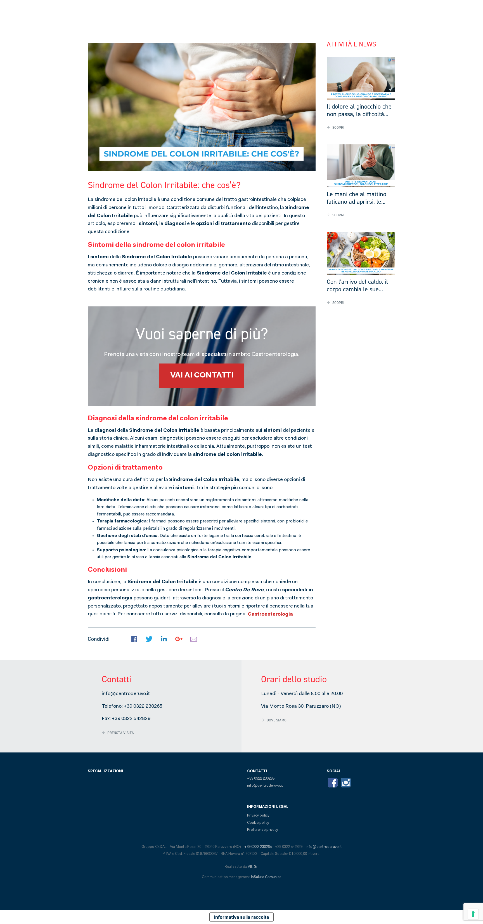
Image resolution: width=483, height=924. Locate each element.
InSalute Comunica (266, 877)
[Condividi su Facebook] (134, 639)
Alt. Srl (253, 867)
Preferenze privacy (262, 830)
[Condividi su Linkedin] (164, 639)
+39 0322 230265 (143, 706)
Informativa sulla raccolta (241, 917)
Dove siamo (277, 720)
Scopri (338, 127)
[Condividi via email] (193, 639)
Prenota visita (120, 732)
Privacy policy (258, 815)
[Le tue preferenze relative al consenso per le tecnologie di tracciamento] (473, 914)
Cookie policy (258, 823)
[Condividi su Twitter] (149, 639)
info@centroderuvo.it (126, 693)
